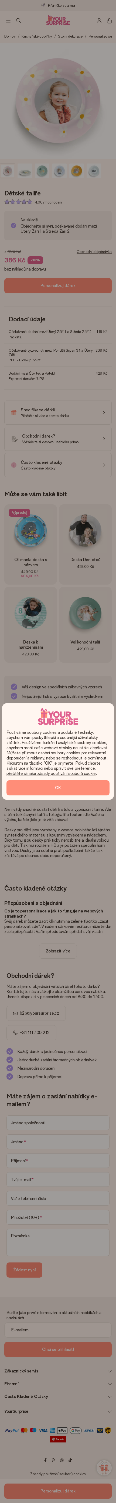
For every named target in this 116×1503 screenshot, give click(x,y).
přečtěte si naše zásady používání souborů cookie (51, 773)
